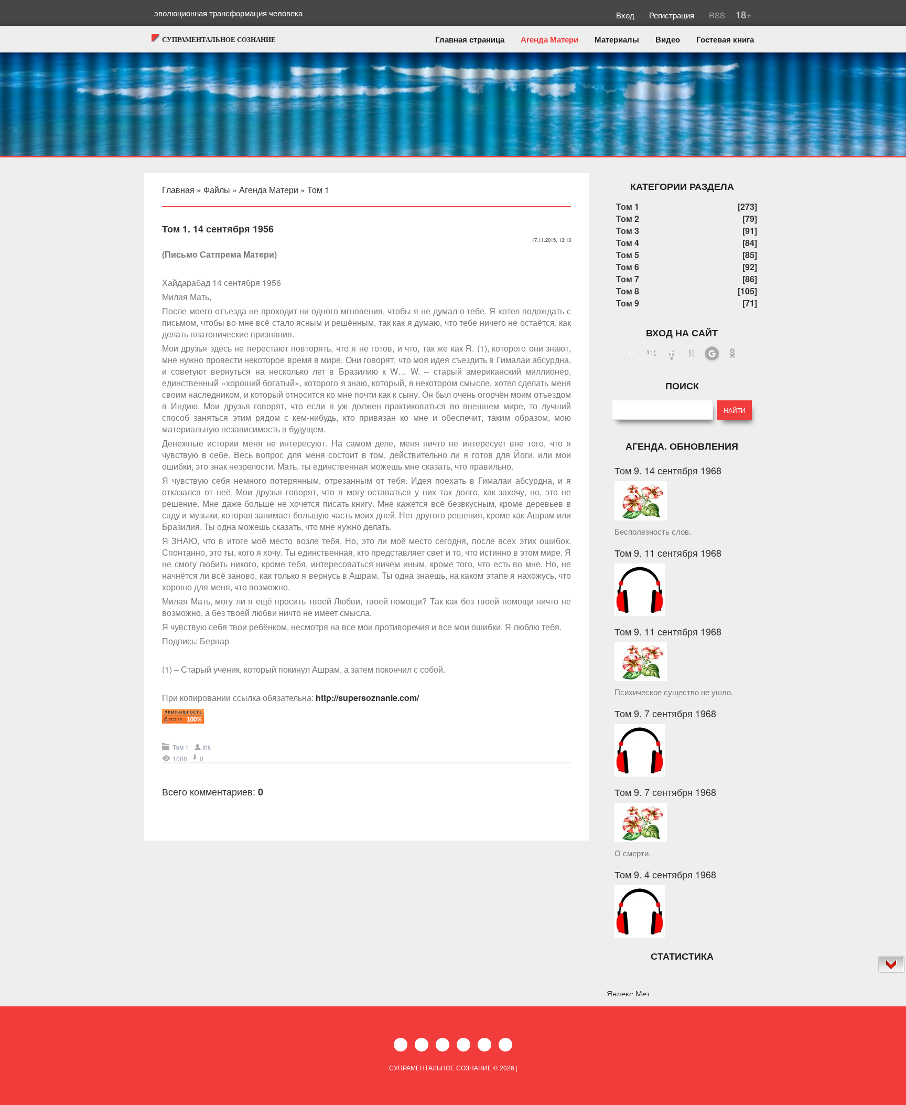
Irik (206, 746)
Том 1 (318, 190)
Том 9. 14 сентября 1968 (667, 470)
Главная (178, 190)
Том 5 (627, 255)
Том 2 (627, 218)
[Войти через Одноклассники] (732, 354)
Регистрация (672, 14)
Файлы (216, 190)
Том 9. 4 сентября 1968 (665, 874)
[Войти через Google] (712, 354)
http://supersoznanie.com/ (367, 698)
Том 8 (627, 291)
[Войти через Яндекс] (691, 354)
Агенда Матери (268, 190)
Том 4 (627, 243)
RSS (716, 14)
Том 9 (627, 303)
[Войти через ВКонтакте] (652, 354)
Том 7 (627, 279)
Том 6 (627, 267)
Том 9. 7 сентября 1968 (665, 713)
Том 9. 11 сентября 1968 (667, 552)
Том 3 (627, 231)
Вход (626, 14)
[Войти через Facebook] (671, 354)
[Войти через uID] (632, 354)
